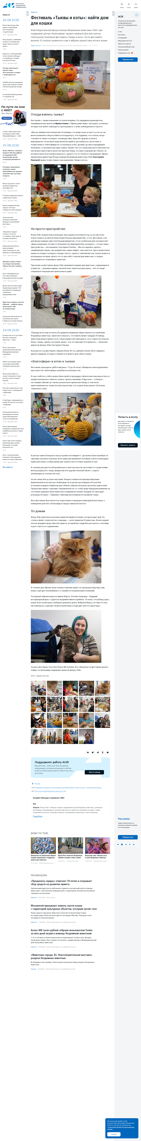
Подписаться (127, 59)
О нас (120, 31)
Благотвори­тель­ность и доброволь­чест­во (57, 45)
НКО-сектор (50, 897)
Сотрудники (122, 38)
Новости (34, 12)
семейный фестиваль (93, 788)
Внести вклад (94, 772)
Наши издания (123, 50)
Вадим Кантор (36, 45)
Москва (37, 784)
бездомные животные (43, 788)
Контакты (121, 35)
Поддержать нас (124, 53)
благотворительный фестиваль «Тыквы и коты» (68, 788)
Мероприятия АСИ (125, 41)
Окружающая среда (80, 45)
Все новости (7, 467)
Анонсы (33, 969)
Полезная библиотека (126, 47)
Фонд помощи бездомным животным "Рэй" (50, 791)
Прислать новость (124, 44)
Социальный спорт (72, 861)
